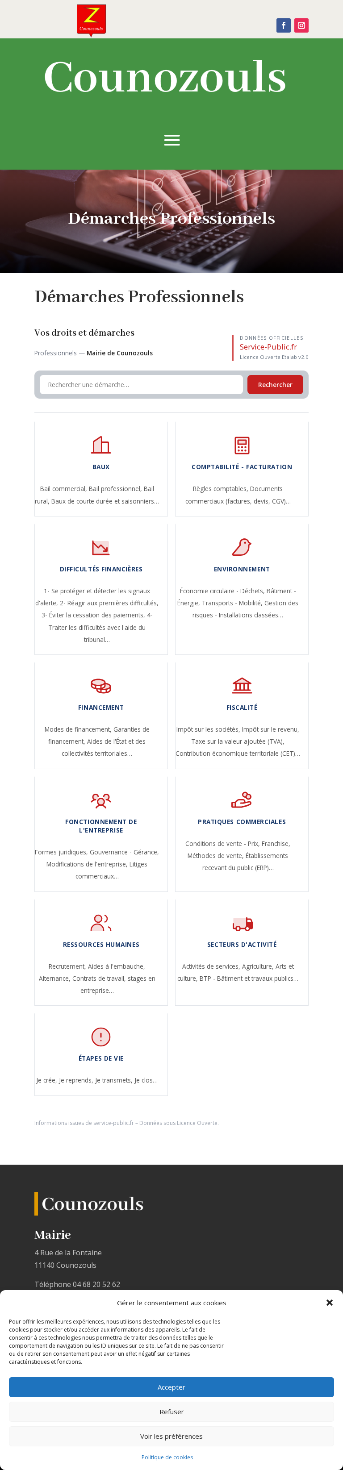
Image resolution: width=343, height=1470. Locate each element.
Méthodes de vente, (217, 855)
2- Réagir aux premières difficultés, (109, 603)
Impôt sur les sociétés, (209, 729)
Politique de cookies (167, 1457)
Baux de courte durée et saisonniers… (105, 501)
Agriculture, (259, 966)
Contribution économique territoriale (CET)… (238, 753)
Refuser (171, 1411)
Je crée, (47, 1080)
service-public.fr (113, 1123)
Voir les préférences (171, 1436)
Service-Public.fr (268, 346)
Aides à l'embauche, (116, 966)
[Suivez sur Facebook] (283, 25)
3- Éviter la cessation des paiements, (94, 615)
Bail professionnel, (116, 488)
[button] (329, 1302)
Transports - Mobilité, (233, 603)
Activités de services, (212, 966)
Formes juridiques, (62, 852)
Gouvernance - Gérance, (124, 852)
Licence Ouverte (197, 1123)
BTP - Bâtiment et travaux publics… (249, 978)
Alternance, (55, 978)
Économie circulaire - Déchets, (223, 591)
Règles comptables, (221, 488)
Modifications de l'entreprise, (88, 864)
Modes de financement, (79, 729)
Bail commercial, (64, 488)
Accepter (171, 1387)
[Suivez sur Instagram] (301, 25)
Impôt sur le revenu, (270, 729)
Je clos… (146, 1080)
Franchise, (276, 843)
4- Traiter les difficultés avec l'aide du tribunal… (100, 627)
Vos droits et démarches (84, 333)
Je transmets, (114, 1080)
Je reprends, (77, 1080)
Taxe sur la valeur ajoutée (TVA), (237, 741)
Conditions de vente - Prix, (223, 843)
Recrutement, (68, 966)
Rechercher (275, 384)
